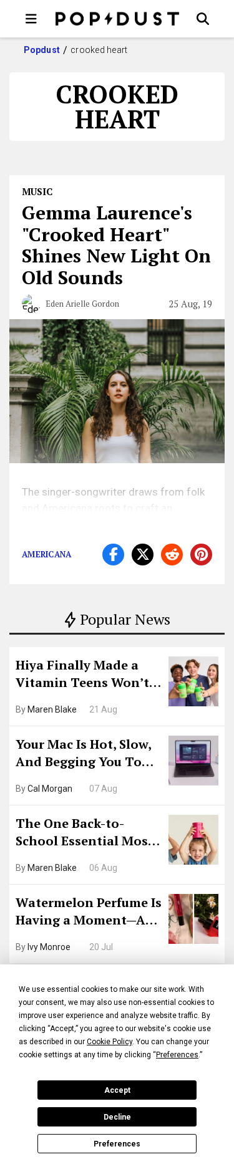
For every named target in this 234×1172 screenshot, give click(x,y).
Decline (117, 1117)
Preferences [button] (177, 1054)
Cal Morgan (49, 789)
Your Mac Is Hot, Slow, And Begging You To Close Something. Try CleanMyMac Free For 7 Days (88, 754)
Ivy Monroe (49, 947)
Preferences (117, 1144)
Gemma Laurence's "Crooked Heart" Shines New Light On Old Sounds (116, 245)
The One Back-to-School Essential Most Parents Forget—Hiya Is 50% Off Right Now (88, 833)
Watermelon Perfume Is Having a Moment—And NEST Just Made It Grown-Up (89, 912)
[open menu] (31, 18)
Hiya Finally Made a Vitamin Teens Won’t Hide (82, 675)
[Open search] (203, 18)
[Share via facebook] (113, 554)
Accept (117, 1090)
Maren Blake (52, 709)
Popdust (42, 50)
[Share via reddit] (172, 554)
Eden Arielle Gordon (82, 303)
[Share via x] (143, 554)
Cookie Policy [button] (109, 1041)
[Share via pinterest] (201, 554)
